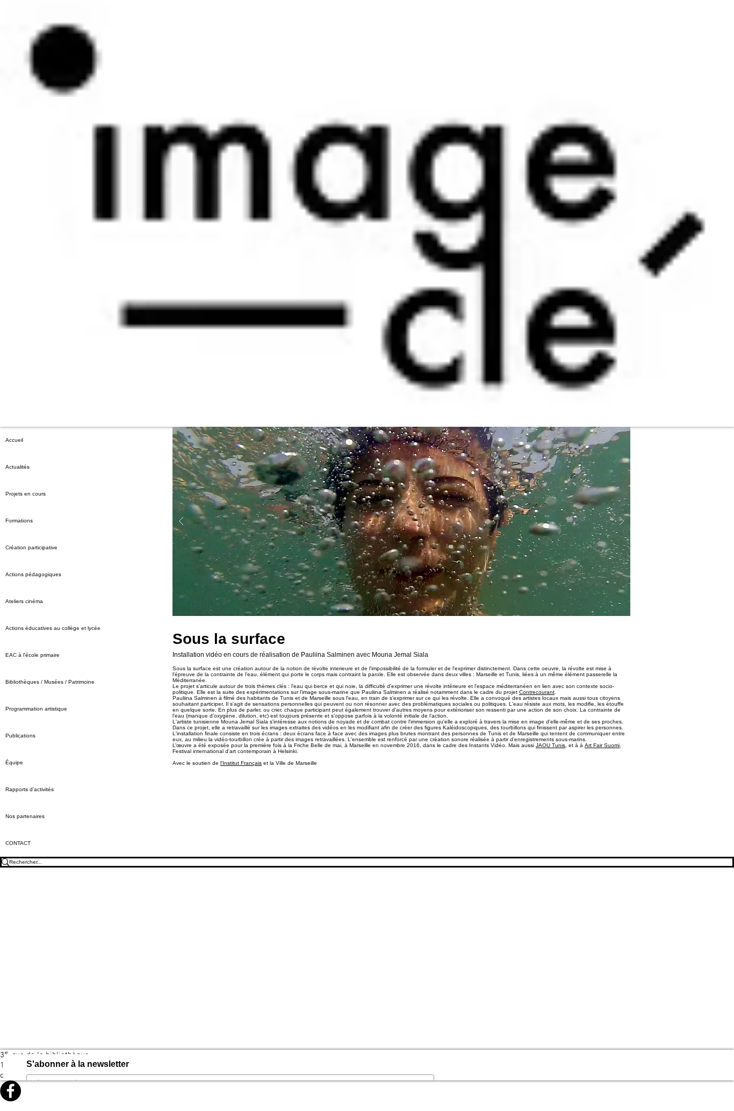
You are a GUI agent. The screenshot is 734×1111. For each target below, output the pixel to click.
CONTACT (18, 843)
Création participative (31, 547)
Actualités (17, 467)
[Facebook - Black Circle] (367, 1090)
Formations (19, 521)
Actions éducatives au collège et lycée (52, 628)
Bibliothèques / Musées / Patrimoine (50, 682)
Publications (20, 736)
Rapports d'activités (29, 789)
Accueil (14, 440)
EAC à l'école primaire (32, 655)
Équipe (14, 762)
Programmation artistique (36, 709)
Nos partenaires (25, 816)
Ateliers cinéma (24, 601)
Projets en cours (25, 494)
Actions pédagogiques (33, 574)
